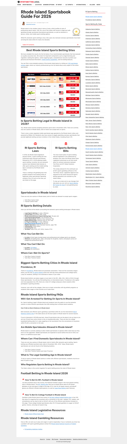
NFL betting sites (43, 384)
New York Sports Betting (93, 127)
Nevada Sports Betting (92, 114)
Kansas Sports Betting (92, 76)
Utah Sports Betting (91, 164)
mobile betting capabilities (49, 59)
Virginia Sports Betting (92, 171)
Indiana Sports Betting (92, 70)
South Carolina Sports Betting (94, 152)
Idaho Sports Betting (92, 64)
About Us (42, 439)
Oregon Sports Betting (92, 142)
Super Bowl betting (60, 388)
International (81, 4)
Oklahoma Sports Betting (93, 139)
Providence (30, 270)
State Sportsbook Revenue (33, 223)
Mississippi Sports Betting (93, 101)
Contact (48, 439)
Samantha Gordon (30, 24)
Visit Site (71, 78)
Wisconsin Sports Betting (93, 183)
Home (19, 4)
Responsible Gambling (65, 439)
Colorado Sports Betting (93, 45)
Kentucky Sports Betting (93, 79)
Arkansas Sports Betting (93, 38)
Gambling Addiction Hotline (80, 439)
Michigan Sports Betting (93, 95)
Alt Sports (69, 4)
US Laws (92, 4)
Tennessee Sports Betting (93, 158)
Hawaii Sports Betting (92, 60)
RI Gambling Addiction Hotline (33, 429)
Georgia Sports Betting (92, 57)
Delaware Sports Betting (93, 51)
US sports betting (37, 272)
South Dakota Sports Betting (94, 155)
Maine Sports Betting (92, 86)
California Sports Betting (93, 41)
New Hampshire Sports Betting (95, 117)
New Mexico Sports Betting (94, 123)
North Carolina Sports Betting (94, 130)
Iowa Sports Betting (91, 73)
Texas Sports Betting (92, 161)
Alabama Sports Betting (93, 29)
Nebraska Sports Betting (93, 111)
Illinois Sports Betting (92, 67)
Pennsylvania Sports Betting (94, 145)
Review (73, 81)
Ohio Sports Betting (91, 136)
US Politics (33, 247)
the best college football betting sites (60, 397)
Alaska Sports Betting (92, 32)
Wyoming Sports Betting (93, 186)
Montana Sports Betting (93, 108)
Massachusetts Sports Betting (94, 92)
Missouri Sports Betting (92, 104)
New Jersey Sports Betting (93, 120)
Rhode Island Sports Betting (94, 16)
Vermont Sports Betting (92, 167)
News (98, 4)
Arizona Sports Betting (92, 35)
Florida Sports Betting (92, 54)
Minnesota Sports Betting (93, 98)
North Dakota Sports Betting (94, 133)
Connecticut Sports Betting (93, 48)
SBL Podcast (55, 439)
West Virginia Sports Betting (94, 180)
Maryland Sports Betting (93, 89)
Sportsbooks (27, 4)
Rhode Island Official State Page (34, 414)
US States (38, 4)
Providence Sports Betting (93, 20)
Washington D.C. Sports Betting (95, 177)
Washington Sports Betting (93, 174)
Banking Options (48, 4)
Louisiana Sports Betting (93, 82)
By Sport (59, 4)
